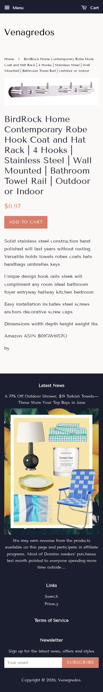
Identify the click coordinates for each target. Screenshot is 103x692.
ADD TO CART (26, 222)
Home (9, 59)
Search (51, 596)
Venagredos (69, 680)
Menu (17, 7)
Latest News (51, 385)
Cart (94, 7)
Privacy (51, 603)
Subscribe (80, 662)
